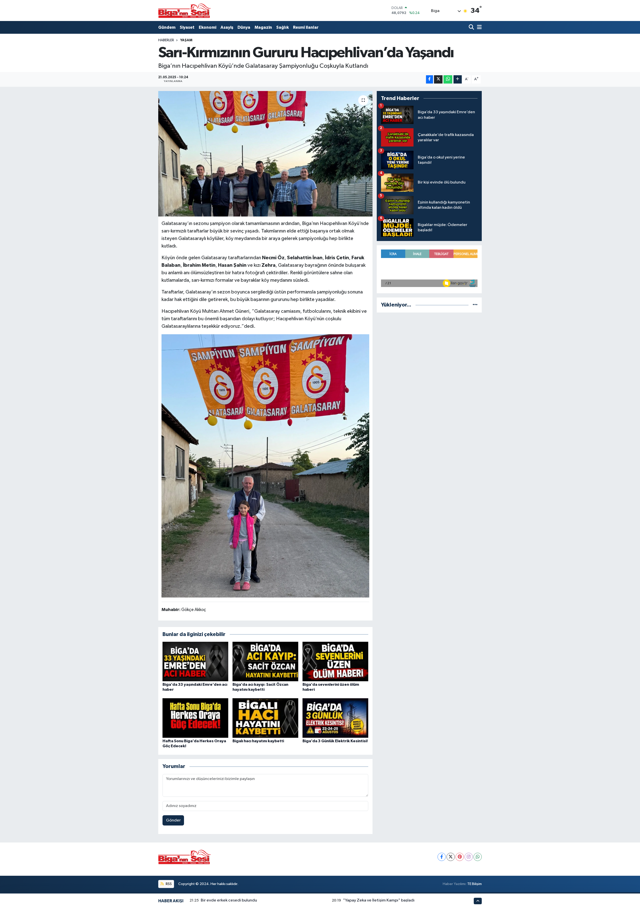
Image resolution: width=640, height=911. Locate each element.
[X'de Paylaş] (438, 79)
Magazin (263, 27)
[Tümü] (475, 305)
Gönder (173, 820)
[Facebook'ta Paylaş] (429, 79)
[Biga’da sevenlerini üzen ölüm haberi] (335, 661)
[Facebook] (442, 857)
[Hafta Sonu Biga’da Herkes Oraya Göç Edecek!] (195, 718)
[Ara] (472, 27)
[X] (450, 857)
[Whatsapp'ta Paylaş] (448, 79)
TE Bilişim (474, 884)
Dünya (244, 27)
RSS (168, 884)
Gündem (167, 27)
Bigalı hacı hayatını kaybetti (258, 741)
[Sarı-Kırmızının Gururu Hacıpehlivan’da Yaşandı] (265, 153)
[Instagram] (468, 857)
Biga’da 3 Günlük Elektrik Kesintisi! (335, 741)
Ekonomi (207, 27)
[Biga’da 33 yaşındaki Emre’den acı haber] (195, 661)
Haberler (166, 40)
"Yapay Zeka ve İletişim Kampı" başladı (378, 900)
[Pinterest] (460, 857)
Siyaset (187, 27)
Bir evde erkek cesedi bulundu (229, 900)
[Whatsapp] (478, 857)
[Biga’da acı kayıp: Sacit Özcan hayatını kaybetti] (265, 661)
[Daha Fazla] (458, 79)
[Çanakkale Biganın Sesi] (184, 10)
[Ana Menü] (478, 27)
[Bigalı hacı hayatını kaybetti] (265, 718)
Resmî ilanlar (305, 27)
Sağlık (282, 27)
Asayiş (226, 27)
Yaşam (186, 40)
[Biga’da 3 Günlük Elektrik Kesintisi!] (335, 718)
